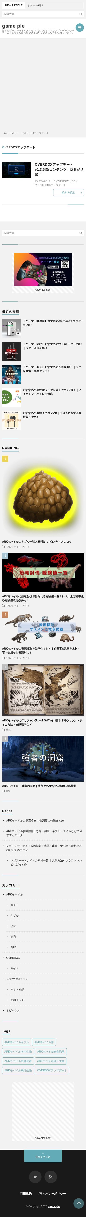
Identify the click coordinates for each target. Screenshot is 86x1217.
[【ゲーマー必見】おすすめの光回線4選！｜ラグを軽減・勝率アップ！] (11, 374)
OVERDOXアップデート (52, 185)
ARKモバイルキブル (16, 1042)
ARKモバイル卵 (44, 1042)
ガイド (74, 181)
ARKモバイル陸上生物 (50, 1061)
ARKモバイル (13, 546)
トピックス (13, 1010)
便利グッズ (17, 1000)
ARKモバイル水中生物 (18, 1051)
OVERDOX (62, 181)
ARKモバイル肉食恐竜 (50, 1051)
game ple (13, 25)
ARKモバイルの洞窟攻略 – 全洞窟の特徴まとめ (35, 820)
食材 (13, 947)
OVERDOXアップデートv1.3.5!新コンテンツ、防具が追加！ (59, 169)
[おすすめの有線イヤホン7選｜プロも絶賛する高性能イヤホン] (11, 420)
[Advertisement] (43, 84)
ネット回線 (17, 989)
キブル (14, 915)
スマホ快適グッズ (17, 978)
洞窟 (8, 791)
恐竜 (8, 729)
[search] (81, 14)
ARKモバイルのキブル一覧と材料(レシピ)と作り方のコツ (37, 541)
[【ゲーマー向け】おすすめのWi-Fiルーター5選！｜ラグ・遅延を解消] (11, 351)
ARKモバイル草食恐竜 (18, 1061)
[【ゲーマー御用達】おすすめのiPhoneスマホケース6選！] (11, 328)
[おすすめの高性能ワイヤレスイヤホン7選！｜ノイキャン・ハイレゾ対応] (11, 397)
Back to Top (43, 1157)
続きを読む (68, 192)
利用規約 (26, 1193)
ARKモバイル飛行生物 (18, 1070)
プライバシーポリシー (51, 1193)
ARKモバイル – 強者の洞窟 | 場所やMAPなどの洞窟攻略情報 (39, 785)
